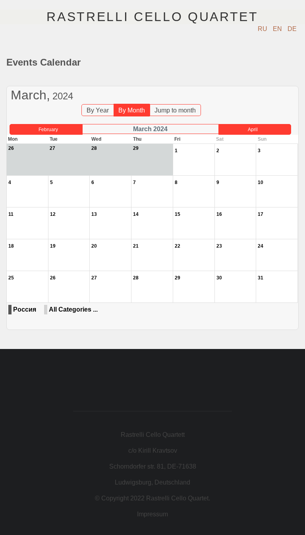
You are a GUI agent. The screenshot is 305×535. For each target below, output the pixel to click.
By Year (98, 110)
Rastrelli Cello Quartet (152, 17)
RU (263, 28)
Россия (24, 309)
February (48, 129)
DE (292, 28)
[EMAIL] (293, 82)
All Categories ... (73, 309)
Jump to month (175, 110)
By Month (131, 110)
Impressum (152, 514)
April (253, 129)
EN (278, 28)
